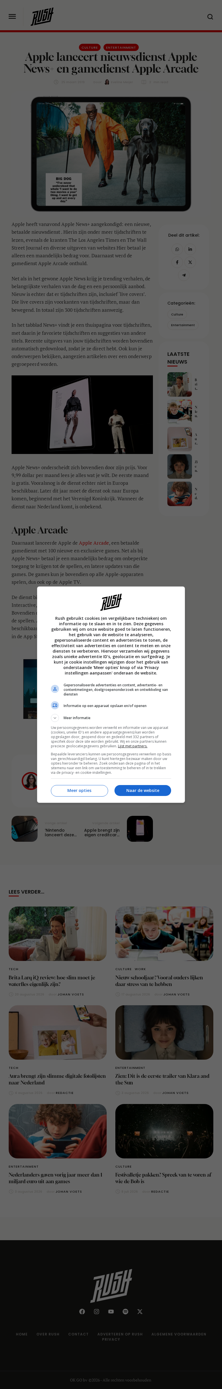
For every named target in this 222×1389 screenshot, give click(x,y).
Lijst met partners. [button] (132, 746)
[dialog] (111, 694)
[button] (111, 718)
